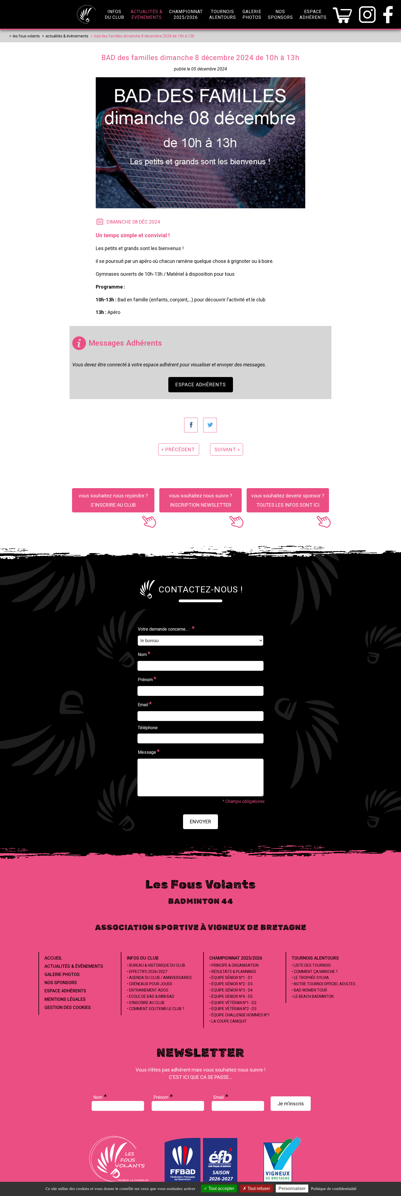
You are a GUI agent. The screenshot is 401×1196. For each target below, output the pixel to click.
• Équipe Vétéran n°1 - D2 (232, 1003)
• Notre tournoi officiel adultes (323, 984)
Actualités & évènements (73, 966)
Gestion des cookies (67, 1007)
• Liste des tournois (311, 965)
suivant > (227, 449)
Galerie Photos (62, 974)
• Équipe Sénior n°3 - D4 (231, 990)
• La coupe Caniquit (228, 1021)
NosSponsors (280, 14)
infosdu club (114, 14)
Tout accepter (220, 1188)
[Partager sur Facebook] (191, 425)
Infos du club (142, 958)
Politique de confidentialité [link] (334, 1188)
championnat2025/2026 (186, 14)
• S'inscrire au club (145, 1003)
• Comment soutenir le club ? (155, 1009)
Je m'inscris (290, 1103)
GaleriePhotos (252, 14)
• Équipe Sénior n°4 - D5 (231, 996)
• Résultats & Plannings (232, 971)
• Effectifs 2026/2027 (147, 971)
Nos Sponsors (60, 982)
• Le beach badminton (313, 996)
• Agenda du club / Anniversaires (159, 977)
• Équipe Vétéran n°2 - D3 (232, 1009)
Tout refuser (258, 1188)
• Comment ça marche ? (315, 971)
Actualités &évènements (147, 14)
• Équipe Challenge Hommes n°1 (239, 1015)
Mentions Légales (65, 999)
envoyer (200, 821)
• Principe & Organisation (234, 965)
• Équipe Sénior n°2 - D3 (231, 984)
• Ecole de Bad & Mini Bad (150, 996)
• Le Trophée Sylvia (310, 977)
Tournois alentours (315, 958)
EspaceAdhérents (313, 14)
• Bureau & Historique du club (156, 965)
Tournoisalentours (222, 14)
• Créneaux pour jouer (149, 984)
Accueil (53, 958)
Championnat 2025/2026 (235, 958)
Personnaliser (292, 1188)
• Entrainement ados (147, 990)
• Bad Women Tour (309, 990)
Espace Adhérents (200, 384)
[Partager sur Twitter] (210, 425)
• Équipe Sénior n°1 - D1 (231, 977)
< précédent (178, 449)
